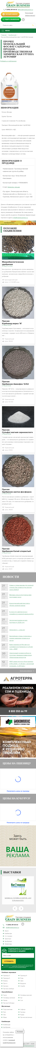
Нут (21, 998)
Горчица (22, 1012)
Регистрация (29, 13)
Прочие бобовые (8, 1003)
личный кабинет (11, 14)
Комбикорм (8, 933)
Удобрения (12, 35)
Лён (4, 1015)
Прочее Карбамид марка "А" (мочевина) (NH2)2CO (12, 322)
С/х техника (8, 936)
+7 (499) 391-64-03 (11, 9)
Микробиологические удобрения (13, 263)
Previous (14, 908)
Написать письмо (13, 187)
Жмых (5, 1017)
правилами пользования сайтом (20, 966)
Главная (3, 35)
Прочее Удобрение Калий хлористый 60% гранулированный (16, 550)
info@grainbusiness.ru (26, 9)
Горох (5, 995)
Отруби (22, 986)
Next (21, 908)
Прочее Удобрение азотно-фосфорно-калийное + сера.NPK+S (17, 490)
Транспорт (8, 939)
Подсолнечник (7, 1009)
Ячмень (5, 981)
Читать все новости (26, 671)
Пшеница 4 (23, 975)
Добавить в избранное (8, 61)
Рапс (4, 1012)
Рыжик (22, 1015)
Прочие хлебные (8, 989)
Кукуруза (23, 983)
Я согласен (20, 1031)
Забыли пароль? (30, 15)
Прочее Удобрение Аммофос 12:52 (15, 383)
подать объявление (12, 19)
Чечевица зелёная (9, 998)
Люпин (5, 1000)
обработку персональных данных (17, 967)
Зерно (7, 931)
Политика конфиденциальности (26, 1046)
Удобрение (8, 941)
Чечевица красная (26, 995)
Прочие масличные (26, 1017)
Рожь (21, 978)
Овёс (22, 981)
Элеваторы (8, 944)
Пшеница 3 (6, 975)
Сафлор (22, 1009)
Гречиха (5, 986)
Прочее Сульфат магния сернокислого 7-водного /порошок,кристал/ (17, 431)
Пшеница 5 (6, 978)
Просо (5, 983)
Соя (21, 1000)
